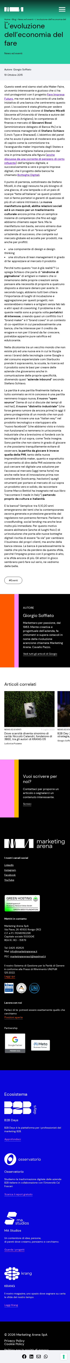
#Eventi (13, 580)
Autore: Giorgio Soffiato (17, 69)
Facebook (10, 875)
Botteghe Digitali (28, 175)
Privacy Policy (14, 1340)
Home (7, 19)
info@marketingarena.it (23, 951)
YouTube (9, 879)
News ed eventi (26, 19)
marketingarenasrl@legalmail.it (28, 956)
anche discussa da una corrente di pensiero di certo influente (34, 159)
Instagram (10, 870)
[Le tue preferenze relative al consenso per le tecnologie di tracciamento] (63, 1356)
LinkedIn (9, 865)
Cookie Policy (14, 1344)
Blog (14, 19)
